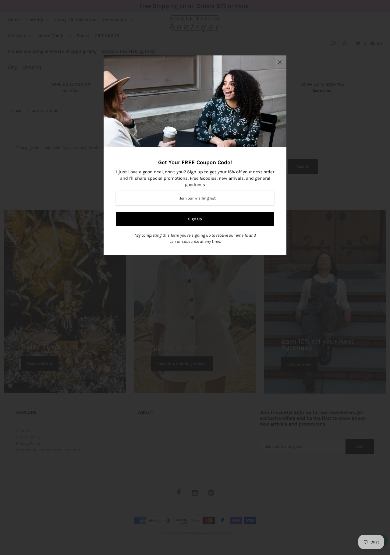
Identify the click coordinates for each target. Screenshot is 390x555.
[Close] (279, 62)
